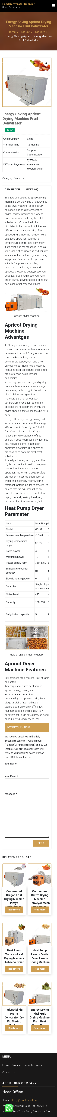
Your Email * (11, 776)
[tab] (12, 189)
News (38, 1065)
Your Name (11, 763)
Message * (11, 793)
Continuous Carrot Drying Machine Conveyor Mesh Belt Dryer (40, 899)
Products (19, 178)
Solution (16, 1065)
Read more (14, 909)
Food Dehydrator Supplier (18, 4)
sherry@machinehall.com (25, 1100)
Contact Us (8, 1072)
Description (12, 189)
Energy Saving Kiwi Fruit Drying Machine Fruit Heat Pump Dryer (40, 1017)
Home (5, 1065)
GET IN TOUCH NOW (18, 727)
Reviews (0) (31, 189)
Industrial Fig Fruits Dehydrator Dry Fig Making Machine (14, 1017)
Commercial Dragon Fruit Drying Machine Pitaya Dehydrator (14, 899)
